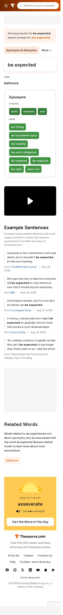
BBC (13, 292)
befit (14, 111)
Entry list (13, 555)
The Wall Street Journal (23, 266)
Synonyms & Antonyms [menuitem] (21, 50)
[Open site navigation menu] (6, 5)
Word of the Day (30, 498)
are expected (40, 37)
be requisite (40, 160)
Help (13, 561)
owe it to (33, 169)
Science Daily (18, 332)
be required (19, 160)
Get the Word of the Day (30, 522)
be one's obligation (24, 152)
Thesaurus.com (13, 6)
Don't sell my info (30, 577)
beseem (28, 111)
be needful (18, 143)
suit (42, 111)
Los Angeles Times (21, 310)
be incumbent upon (24, 135)
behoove (12, 460)
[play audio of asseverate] (18, 511)
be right (16, 169)
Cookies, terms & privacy (35, 561)
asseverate (30, 504)
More (45, 50)
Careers (28, 555)
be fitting (17, 127)
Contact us (45, 555)
